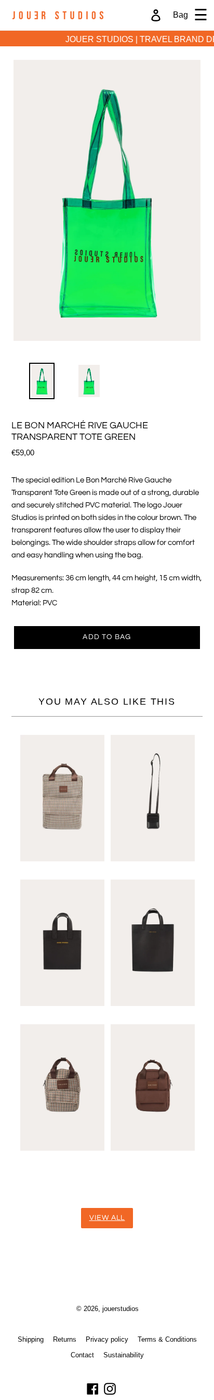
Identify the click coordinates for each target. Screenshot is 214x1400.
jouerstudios (120, 1308)
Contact (82, 1355)
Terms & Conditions (167, 1339)
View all (107, 1217)
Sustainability (123, 1355)
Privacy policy (107, 1339)
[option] (36, 384)
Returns (64, 1339)
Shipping (31, 1339)
